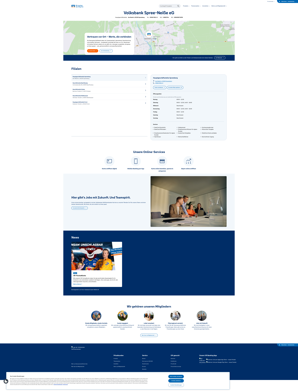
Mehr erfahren (77, 284)
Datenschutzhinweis (58, 384)
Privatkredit (173, 363)
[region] (118, 381)
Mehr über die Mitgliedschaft (148, 335)
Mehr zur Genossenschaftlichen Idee (79, 364)
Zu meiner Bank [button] (91, 50)
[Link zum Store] (221, 360)
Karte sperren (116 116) (147, 361)
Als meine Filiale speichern (174, 87)
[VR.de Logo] (79, 6)
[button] (5, 381)
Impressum (65, 384)
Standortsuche (145, 363)
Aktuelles (144, 369)
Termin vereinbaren (159, 87)
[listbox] (109, 105)
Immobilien (116, 363)
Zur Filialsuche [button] (219, 57)
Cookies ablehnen (176, 380)
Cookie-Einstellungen (176, 385)
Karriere (144, 366)
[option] (109, 77)
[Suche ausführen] (178, 6)
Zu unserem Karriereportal (79, 208)
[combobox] (168, 6)
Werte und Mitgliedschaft (119, 366)
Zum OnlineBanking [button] (105, 50)
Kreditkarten (173, 361)
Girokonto (173, 358)
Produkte (116, 358)
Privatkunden (270, 1)
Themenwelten (117, 361)
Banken (144, 358)
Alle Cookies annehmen (176, 376)
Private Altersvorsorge (176, 366)
